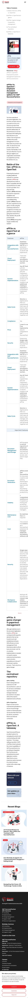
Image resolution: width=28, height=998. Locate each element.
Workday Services (8, 924)
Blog (15, 70)
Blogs (5, 840)
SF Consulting (5, 913)
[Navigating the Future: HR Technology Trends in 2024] (14, 876)
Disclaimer (18, 771)
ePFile (14, 179)
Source (19, 613)
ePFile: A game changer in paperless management (14, 22)
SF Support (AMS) (6, 919)
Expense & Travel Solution (15, 945)
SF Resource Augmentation (9, 921)
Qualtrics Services (8, 935)
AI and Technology (9, 812)
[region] (14, 984)
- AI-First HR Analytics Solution (11, 943)
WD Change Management (8, 930)
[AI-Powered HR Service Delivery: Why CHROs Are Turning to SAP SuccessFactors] (14, 824)
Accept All (14, 986)
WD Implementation (7, 928)
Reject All (14, 994)
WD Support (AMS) (6, 932)
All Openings (5, 969)
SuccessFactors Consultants (9, 965)
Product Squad (5, 967)
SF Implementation (6, 915)
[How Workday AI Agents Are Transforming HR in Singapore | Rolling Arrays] (14, 851)
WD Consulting (5, 926)
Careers (4, 960)
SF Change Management (8, 917)
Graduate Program (6, 963)
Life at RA (4, 961)
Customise (14, 990)
